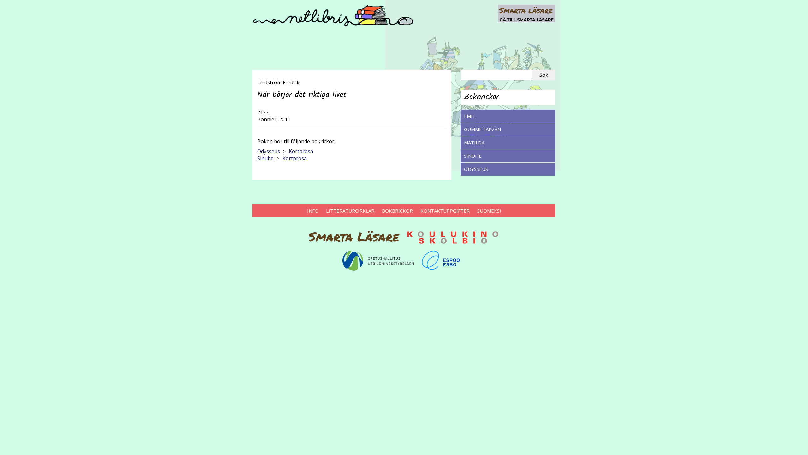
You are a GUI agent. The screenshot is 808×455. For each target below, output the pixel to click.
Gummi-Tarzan (482, 129)
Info (312, 211)
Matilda (474, 142)
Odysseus (476, 169)
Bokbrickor (397, 211)
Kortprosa (301, 151)
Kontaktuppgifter (445, 211)
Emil (469, 116)
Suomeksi (489, 211)
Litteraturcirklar (350, 211)
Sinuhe (473, 156)
